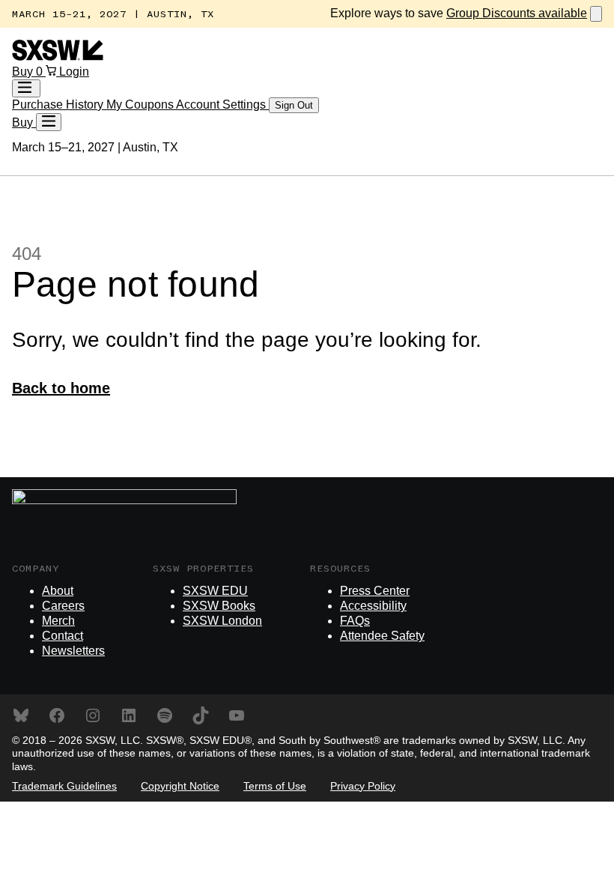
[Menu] (48, 122)
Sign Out (294, 105)
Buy (24, 71)
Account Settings (222, 104)
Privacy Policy (362, 786)
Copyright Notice (180, 786)
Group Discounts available (516, 13)
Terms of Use (274, 786)
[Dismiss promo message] (596, 14)
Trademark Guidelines (64, 786)
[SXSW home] (57, 56)
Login (74, 71)
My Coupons (141, 104)
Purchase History (59, 104)
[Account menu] (26, 88)
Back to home (61, 388)
